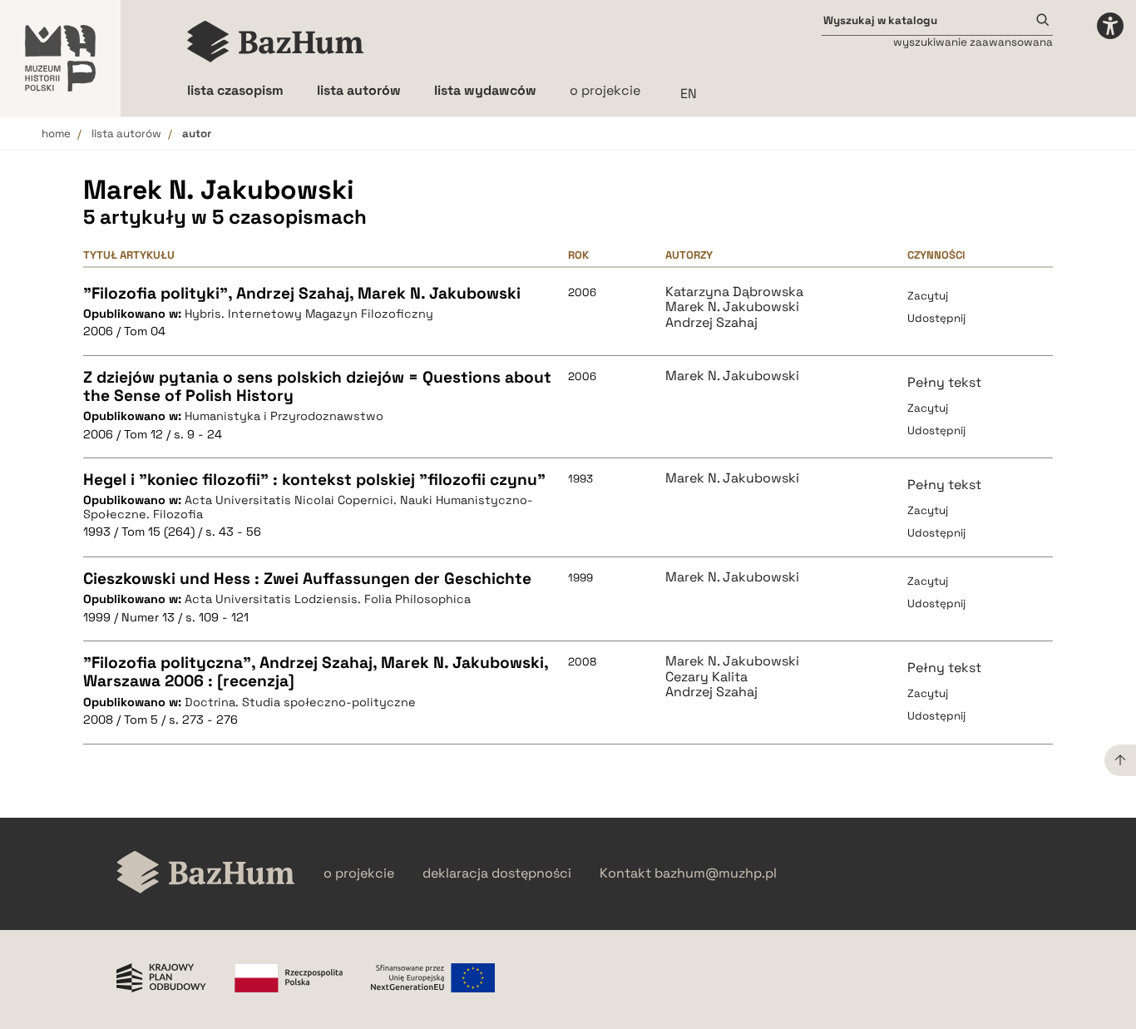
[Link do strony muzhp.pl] (60, 58)
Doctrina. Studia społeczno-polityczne (300, 702)
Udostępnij (936, 318)
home (56, 133)
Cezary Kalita (706, 677)
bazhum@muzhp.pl (715, 873)
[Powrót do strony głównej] (205, 874)
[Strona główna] (275, 41)
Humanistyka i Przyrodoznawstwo (284, 415)
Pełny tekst (944, 382)
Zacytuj (927, 296)
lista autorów (126, 133)
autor (196, 133)
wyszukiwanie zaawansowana (973, 42)
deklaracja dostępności (496, 873)
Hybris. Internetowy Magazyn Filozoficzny (309, 313)
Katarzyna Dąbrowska (734, 291)
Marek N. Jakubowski (732, 306)
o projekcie (605, 90)
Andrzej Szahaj (711, 322)
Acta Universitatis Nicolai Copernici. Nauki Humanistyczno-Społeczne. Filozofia (308, 507)
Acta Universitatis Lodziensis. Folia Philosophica (328, 598)
